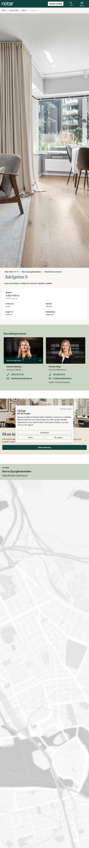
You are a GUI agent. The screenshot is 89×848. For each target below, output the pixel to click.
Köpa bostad (13, 10)
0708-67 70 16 (17, 374)
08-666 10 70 (59, 374)
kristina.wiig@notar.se (62, 378)
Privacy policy (66, 408)
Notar (4, 10)
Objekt (23, 10)
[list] (24, 376)
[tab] (7, 3)
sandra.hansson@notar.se (21, 378)
